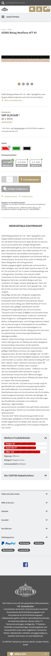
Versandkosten (19, 128)
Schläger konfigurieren (18, 189)
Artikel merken (11, 196)
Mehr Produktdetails (13, 100)
